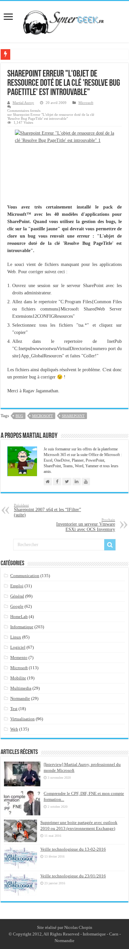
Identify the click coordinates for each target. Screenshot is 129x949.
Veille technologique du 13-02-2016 (73, 849)
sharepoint (73, 416)
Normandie (20, 698)
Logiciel (17, 647)
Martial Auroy (23, 103)
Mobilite (18, 677)
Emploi (16, 585)
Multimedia (20, 688)
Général (17, 596)
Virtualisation (22, 718)
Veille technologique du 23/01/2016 (73, 875)
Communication (24, 575)
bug (19, 416)
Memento (18, 657)
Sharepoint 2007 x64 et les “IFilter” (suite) (47, 510)
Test (14, 708)
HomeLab (19, 616)
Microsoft (85, 103)
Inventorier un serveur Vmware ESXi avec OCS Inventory (85, 525)
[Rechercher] (109, 544)
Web (14, 729)
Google (16, 606)
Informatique (21, 626)
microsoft (42, 416)
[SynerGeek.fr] (64, 20)
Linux (15, 637)
